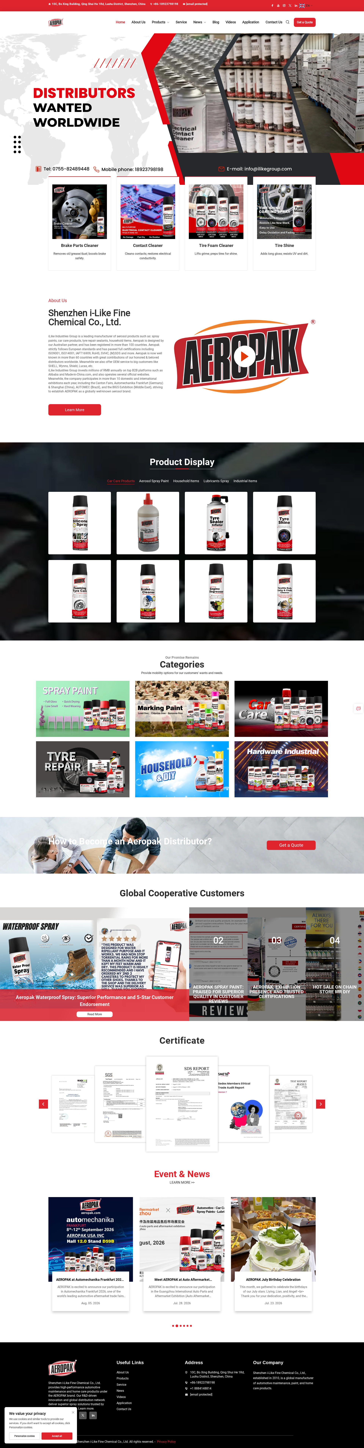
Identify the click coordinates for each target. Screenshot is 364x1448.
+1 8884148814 (200, 1388)
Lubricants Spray (216, 481)
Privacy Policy (166, 1441)
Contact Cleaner (148, 245)
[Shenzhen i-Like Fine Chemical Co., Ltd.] (68, 22)
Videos (231, 22)
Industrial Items (245, 481)
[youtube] (278, 5)
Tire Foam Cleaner (216, 245)
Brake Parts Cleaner (79, 245)
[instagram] (284, 5)
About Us (138, 22)
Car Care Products (121, 481)
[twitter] (290, 5)
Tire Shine (284, 245)
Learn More (74, 410)
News (197, 22)
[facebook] (272, 5)
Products (158, 22)
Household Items (186, 481)
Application (250, 22)
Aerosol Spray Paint (154, 481)
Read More (94, 1014)
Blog (216, 22)
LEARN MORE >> (182, 1182)
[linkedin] (295, 5)
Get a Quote (305, 22)
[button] (43, 1104)
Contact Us (274, 22)
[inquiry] (358, 708)
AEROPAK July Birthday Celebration (273, 1280)
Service (181, 22)
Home (120, 22)
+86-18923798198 (165, 4)
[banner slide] (182, 109)
